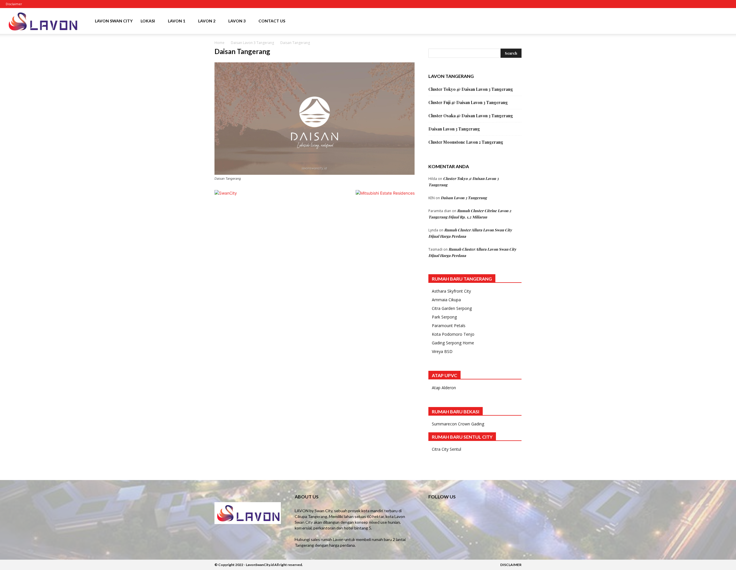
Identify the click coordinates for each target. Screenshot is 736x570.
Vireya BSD (442, 351)
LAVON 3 (237, 20)
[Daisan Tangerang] (314, 173)
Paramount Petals (448, 325)
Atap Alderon (444, 387)
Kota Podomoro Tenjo (453, 334)
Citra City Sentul (446, 449)
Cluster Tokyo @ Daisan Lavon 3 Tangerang (470, 89)
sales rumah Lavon (327, 539)
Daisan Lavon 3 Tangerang (252, 42)
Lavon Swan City (114, 20)
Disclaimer (14, 4)
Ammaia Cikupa (446, 299)
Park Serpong (444, 317)
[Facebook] (35, 4)
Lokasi (148, 20)
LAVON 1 (176, 20)
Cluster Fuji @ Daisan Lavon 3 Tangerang (468, 102)
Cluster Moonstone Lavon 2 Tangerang (465, 142)
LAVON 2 (206, 20)
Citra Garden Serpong (452, 308)
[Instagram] (45, 4)
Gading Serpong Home (453, 343)
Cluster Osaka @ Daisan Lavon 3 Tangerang (470, 115)
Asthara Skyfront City (451, 291)
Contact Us (271, 20)
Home (219, 42)
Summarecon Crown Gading (458, 424)
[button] (723, 21)
